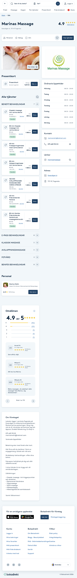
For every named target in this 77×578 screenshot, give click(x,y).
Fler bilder (31, 67)
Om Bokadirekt (33, 533)
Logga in (9, 533)
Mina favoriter (11, 541)
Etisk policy (53, 533)
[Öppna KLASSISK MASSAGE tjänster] (37, 243)
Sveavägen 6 (52, 175)
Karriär (30, 549)
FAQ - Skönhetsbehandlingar (38, 541)
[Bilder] (58, 62)
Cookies (52, 541)
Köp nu (34, 84)
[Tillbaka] (5, 3)
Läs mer (22, 116)
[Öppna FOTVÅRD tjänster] (37, 257)
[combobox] (20, 3)
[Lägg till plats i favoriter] (57, 37)
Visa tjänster (68, 38)
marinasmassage (54, 160)
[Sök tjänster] (37, 97)
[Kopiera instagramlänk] (70, 160)
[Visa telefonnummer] (70, 144)
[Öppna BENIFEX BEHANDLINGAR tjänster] (37, 265)
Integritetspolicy (55, 537)
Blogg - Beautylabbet (36, 537)
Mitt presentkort (12, 545)
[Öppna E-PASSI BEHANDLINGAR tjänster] (37, 235)
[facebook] (19, 564)
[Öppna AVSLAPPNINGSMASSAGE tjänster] (37, 250)
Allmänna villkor (55, 545)
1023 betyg (70, 24)
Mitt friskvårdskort (13, 549)
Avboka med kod (12, 553)
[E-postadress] (59, 138)
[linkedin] (13, 564)
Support (31, 553)
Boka (34, 115)
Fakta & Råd (32, 545)
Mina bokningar (12, 537)
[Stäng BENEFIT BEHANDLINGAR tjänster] (37, 104)
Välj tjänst (33, 292)
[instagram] (8, 564)
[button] (20, 84)
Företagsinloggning (58, 517)
